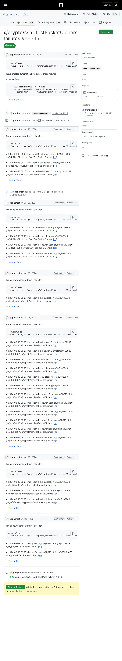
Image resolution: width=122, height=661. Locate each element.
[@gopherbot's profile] (6, 54)
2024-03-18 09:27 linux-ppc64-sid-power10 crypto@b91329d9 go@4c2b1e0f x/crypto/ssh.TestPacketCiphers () (38, 155)
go (19, 14)
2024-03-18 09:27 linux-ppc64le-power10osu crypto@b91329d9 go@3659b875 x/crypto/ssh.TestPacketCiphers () (39, 404)
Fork (92, 14)
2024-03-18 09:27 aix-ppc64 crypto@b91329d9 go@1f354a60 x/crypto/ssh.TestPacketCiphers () (38, 545)
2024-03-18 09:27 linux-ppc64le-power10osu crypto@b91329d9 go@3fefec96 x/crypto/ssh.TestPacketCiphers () (39, 413)
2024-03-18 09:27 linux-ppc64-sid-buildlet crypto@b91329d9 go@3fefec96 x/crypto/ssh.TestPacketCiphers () (38, 501)
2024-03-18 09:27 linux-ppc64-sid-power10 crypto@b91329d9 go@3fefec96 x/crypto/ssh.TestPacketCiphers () (38, 361)
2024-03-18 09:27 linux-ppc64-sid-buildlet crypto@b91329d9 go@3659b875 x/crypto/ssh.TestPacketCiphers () (38, 492)
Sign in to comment (28, 591)
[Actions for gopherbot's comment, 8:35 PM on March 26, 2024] (76, 273)
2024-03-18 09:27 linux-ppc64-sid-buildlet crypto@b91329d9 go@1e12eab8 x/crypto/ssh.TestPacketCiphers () (38, 299)
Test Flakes (46, 120)
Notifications (72, 14)
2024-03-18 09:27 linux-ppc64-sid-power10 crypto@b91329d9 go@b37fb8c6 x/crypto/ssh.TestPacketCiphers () (38, 173)
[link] (17, 113)
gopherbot (15, 54)
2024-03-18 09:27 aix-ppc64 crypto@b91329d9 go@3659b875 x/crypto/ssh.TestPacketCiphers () (39, 554)
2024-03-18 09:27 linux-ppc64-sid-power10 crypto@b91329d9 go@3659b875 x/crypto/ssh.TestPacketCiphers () (38, 352)
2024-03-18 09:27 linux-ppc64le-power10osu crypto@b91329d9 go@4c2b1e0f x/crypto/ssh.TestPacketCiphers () (39, 246)
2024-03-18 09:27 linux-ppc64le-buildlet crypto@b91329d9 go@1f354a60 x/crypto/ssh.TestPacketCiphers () (37, 370)
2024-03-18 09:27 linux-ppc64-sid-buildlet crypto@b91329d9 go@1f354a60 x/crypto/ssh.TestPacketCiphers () (38, 483)
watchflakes (15, 99)
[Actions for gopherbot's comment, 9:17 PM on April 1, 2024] (76, 519)
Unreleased (47, 191)
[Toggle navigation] (6, 4)
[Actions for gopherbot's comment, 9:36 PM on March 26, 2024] (76, 457)
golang (10, 14)
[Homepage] (61, 4)
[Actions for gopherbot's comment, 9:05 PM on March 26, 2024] (76, 318)
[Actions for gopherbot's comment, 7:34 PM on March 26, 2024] (76, 129)
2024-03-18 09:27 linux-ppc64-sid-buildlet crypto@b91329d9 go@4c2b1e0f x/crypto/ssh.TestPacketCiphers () (38, 229)
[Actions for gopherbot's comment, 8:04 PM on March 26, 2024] (76, 203)
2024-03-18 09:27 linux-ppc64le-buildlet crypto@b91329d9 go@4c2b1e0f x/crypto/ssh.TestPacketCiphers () (37, 237)
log (17, 79)
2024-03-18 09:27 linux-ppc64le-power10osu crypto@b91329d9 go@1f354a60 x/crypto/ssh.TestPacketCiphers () (39, 395)
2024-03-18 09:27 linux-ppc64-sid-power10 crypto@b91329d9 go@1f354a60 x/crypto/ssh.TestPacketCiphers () (38, 344)
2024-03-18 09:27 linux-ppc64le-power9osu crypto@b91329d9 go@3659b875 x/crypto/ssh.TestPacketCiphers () (39, 430)
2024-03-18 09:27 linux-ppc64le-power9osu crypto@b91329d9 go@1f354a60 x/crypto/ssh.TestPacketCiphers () (39, 421)
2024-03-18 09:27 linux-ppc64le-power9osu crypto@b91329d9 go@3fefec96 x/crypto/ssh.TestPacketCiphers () (39, 439)
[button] (72, 63)
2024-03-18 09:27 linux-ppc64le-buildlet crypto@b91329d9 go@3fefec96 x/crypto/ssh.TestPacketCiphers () (37, 387)
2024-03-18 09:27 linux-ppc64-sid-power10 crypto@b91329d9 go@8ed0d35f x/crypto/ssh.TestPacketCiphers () (38, 164)
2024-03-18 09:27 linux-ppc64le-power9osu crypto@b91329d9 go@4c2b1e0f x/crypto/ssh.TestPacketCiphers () (39, 255)
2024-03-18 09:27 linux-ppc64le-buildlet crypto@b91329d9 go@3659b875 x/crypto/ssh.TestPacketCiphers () (37, 378)
